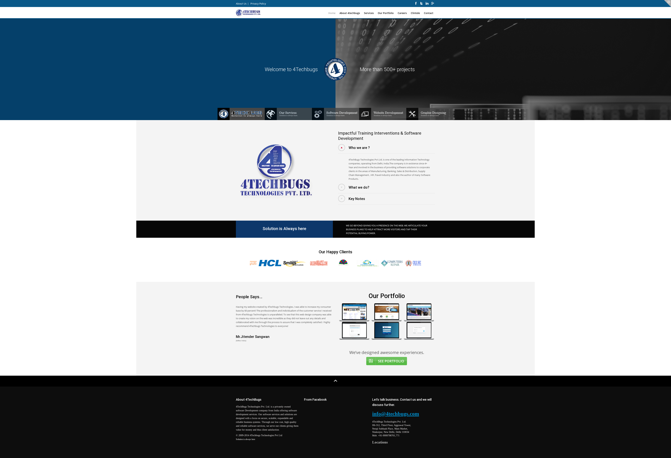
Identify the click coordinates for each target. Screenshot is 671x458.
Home (332, 13)
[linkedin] (427, 5)
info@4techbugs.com (395, 414)
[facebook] (415, 5)
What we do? (359, 187)
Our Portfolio (386, 13)
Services (369, 13)
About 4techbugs (350, 13)
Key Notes (357, 199)
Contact (428, 13)
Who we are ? (359, 148)
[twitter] (421, 5)
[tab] (386, 149)
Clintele (415, 13)
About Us (241, 3)
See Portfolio (391, 361)
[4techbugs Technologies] (248, 12)
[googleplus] (432, 5)
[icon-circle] (667, 3)
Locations (380, 442)
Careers (402, 13)
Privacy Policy (258, 3)
